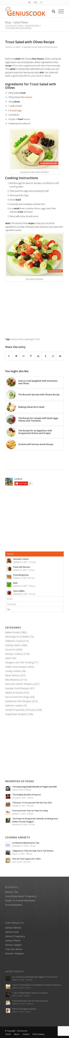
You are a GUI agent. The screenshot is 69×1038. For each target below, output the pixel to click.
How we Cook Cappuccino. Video (26, 859)
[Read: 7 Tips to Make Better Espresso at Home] (8, 995)
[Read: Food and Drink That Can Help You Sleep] (8, 812)
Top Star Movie (13, 949)
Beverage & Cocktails (17, 636)
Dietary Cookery (14, 653)
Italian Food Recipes (16, 666)
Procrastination (13, 904)
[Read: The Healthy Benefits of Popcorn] (8, 796)
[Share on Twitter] (16, 356)
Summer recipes (14, 705)
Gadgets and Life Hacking (19, 662)
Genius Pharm (13, 940)
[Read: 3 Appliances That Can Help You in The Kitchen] (8, 852)
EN (29, 2)
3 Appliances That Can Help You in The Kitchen (32, 851)
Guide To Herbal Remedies (20, 900)
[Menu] (59, 11)
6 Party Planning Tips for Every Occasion (30, 1001)
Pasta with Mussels (21, 567)
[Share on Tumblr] (45, 356)
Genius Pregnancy (15, 936)
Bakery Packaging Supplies (24, 1009)
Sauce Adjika (19, 591)
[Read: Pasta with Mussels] (9, 569)
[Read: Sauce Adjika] (9, 593)
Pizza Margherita (21, 575)
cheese (14, 339)
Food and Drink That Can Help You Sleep (30, 810)
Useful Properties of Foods (20, 709)
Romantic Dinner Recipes (19, 683)
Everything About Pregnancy (21, 896)
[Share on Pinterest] (30, 356)
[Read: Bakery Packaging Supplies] (8, 1010)
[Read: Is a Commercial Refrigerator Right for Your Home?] (8, 979)
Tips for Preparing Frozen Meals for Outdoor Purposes (36, 985)
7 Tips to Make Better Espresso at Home (30, 993)
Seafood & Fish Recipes (47, 47)
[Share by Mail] (60, 356)
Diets (8, 658)
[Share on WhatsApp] (23, 356)
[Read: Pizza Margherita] (9, 577)
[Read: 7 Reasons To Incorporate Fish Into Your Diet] (8, 804)
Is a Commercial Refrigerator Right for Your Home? (35, 977)
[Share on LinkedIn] (38, 356)
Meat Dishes (12, 675)
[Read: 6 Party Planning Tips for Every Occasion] (8, 1002)
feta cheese (26, 97)
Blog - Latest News (16, 22)
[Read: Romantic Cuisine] (9, 561)
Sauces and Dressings (17, 696)
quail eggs (17, 110)
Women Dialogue (14, 953)
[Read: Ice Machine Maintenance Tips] (8, 844)
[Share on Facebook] (9, 356)
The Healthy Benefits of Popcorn (26, 794)
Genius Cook (12, 931)
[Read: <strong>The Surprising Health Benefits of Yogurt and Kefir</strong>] (8, 788)
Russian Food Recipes (17, 688)
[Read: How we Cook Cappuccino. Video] (8, 860)
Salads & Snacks (30, 47)
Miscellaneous (13, 679)
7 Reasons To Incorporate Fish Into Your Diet (32, 802)
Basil (15, 583)
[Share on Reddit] (52, 356)
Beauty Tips (11, 891)
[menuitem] (29, 2)
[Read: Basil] (9, 585)
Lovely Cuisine (13, 671)
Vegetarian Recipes (16, 714)
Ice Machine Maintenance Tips (25, 843)
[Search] (52, 11)
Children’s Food (13, 640)
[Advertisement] (34, 312)
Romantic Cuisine (21, 559)
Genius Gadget (13, 944)
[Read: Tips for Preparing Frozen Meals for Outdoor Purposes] (8, 987)
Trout (37, 339)
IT (41, 2)
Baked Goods (12, 632)
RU (35, 2)
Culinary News (13, 645)
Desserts (10, 649)
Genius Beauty (13, 927)
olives (21, 339)
